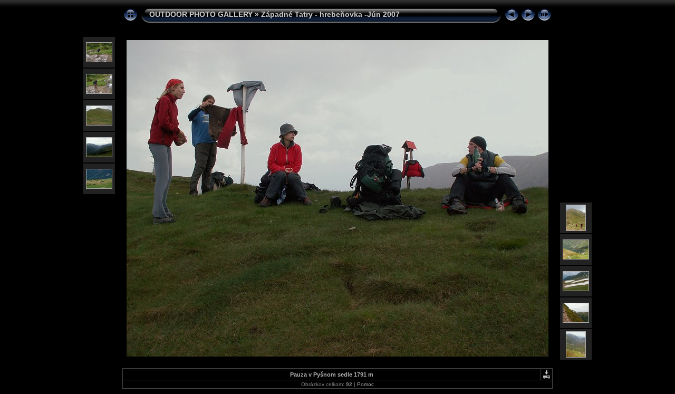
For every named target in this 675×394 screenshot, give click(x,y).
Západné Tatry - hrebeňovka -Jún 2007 (330, 14)
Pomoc (365, 384)
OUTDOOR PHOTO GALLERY (201, 14)
